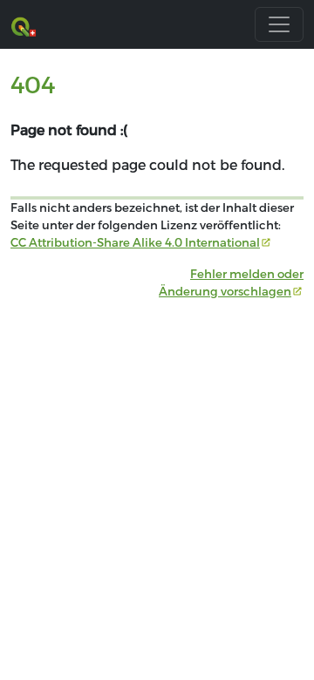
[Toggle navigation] (279, 24)
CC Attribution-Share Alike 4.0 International (135, 242)
